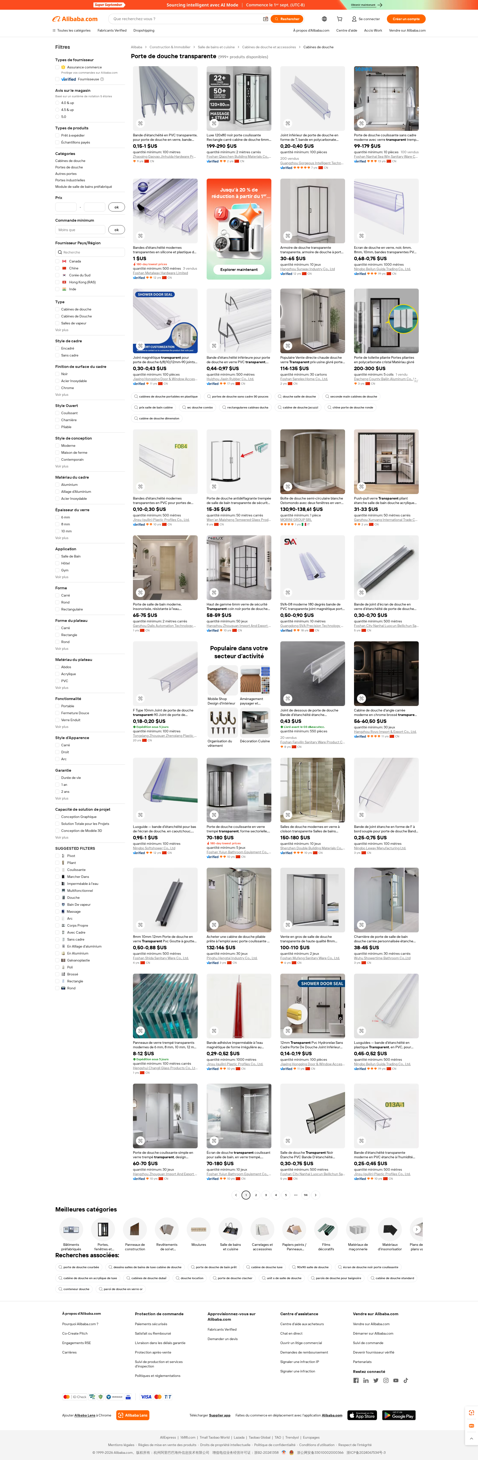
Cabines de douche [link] (318, 47)
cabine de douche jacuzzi (300, 407)
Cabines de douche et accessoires (269, 47)
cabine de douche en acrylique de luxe (90, 1278)
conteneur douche (76, 1289)
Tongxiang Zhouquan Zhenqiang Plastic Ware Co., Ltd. (165, 736)
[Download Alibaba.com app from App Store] (362, 1415)
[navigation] (90, 622)
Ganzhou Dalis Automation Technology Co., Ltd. (165, 626)
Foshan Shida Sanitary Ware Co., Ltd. (161, 958)
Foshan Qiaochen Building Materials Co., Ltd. (239, 156)
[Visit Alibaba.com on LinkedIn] (366, 1380)
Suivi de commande (368, 1343)
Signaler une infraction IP (299, 1362)
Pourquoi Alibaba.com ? (80, 1324)
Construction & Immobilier (170, 47)
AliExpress (168, 1437)
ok (117, 207)
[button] (266, 19)
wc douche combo (200, 407)
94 (305, 1195)
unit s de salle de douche (284, 1278)
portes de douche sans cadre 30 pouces (240, 396)
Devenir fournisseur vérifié (373, 1352)
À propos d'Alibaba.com (81, 1313)
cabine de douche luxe (267, 1267)
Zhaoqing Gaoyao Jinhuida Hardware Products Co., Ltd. (165, 156)
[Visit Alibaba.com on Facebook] (356, 1380)
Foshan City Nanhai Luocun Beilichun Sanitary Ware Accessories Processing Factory (386, 626)
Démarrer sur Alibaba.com (373, 1333)
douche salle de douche (299, 396)
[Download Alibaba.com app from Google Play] (399, 1415)
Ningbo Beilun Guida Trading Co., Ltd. (382, 269)
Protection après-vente (153, 1352)
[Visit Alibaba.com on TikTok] (406, 1380)
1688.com (187, 1437)
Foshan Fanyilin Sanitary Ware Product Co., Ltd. (312, 742)
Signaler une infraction (297, 1371)
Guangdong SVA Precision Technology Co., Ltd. (312, 626)
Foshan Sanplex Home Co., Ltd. (304, 379)
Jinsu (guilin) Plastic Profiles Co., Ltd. (161, 520)
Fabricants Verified (222, 1329)
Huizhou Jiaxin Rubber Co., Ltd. (230, 379)
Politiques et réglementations (157, 1376)
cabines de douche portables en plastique (168, 396)
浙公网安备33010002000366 (320, 1453)
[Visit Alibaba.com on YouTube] (396, 1380)
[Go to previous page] (236, 1195)
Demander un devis (223, 1339)
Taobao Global (259, 1437)
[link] (471, 1412)
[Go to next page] (315, 1195)
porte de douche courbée (81, 1267)
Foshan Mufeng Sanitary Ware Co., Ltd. (310, 958)
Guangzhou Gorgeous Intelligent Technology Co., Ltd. (312, 163)
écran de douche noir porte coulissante (370, 1267)
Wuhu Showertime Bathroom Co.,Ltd (382, 958)
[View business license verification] (284, 1452)
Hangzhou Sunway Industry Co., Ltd (307, 269)
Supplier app (220, 1415)
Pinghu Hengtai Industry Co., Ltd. (232, 958)
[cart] (340, 20)
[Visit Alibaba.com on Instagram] (386, 1380)
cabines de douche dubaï (148, 1278)
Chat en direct (291, 1333)
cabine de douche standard (395, 1278)
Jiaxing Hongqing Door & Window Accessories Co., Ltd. (165, 379)
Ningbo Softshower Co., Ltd (154, 848)
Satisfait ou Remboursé (153, 1333)
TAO (278, 1437)
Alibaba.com (332, 1415)
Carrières (69, 1352)
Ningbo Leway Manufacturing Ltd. (380, 848)
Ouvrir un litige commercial (301, 1343)
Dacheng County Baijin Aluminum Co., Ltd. (386, 379)
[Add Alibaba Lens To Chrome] (132, 1415)
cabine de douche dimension (159, 418)
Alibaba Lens (84, 1415)
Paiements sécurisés (151, 1324)
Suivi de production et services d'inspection (159, 1364)
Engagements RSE (76, 1343)
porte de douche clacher (235, 1278)
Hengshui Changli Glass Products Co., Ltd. (165, 1068)
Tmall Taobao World (215, 1437)
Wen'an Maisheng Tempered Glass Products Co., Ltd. (239, 520)
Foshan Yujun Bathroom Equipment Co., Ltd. (239, 852)
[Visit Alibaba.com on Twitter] (376, 1380)
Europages (311, 1437)
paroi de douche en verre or (123, 1289)
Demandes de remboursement (304, 1352)
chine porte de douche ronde (353, 407)
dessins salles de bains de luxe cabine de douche (147, 1267)
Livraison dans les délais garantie (160, 1343)
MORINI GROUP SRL (296, 520)
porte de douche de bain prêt (216, 1267)
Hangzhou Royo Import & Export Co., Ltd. (385, 732)
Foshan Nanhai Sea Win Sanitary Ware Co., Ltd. (386, 156)
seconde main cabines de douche (353, 396)
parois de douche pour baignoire (338, 1278)
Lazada (239, 1437)
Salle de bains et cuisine (216, 47)
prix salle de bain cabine (156, 407)
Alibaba (136, 47)
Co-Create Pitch (75, 1333)
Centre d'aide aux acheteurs (302, 1324)
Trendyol (292, 1437)
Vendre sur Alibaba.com (371, 1324)
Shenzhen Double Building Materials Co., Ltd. (312, 848)
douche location (192, 1278)
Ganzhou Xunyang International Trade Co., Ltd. (386, 520)
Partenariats (362, 1362)
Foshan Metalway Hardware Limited (160, 273)
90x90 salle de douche (313, 1267)
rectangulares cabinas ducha (247, 407)
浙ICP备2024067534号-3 (366, 1453)
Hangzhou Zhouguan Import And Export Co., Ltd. (239, 626)
